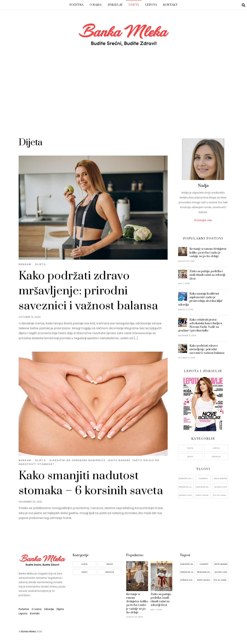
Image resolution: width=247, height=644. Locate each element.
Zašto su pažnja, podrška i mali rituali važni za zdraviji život (207, 274)
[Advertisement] (123, 96)
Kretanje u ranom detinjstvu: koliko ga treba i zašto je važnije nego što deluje (208, 252)
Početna (76, 5)
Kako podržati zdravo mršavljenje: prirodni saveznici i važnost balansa (88, 291)
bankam (25, 264)
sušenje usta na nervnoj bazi (186, 495)
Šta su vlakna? (220, 495)
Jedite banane (118, 460)
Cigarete (203, 478)
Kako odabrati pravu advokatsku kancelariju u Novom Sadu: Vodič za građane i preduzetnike (200, 325)
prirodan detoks (203, 487)
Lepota (151, 5)
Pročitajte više (203, 220)
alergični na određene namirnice (77, 460)
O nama (95, 5)
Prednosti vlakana (186, 487)
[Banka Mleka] (123, 44)
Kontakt (170, 5)
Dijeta (134, 5)
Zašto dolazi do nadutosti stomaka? (203, 495)
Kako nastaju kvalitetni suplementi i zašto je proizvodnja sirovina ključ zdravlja (200, 299)
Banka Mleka (28, 631)
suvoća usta (220, 487)
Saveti (190, 456)
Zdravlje (115, 5)
